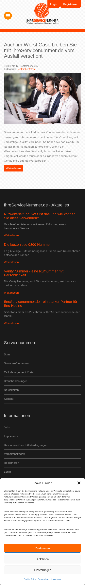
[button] (79, 483)
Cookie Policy (30, 579)
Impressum (56, 579)
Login (53, 4)
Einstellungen (42, 570)
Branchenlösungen (15, 380)
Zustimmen (42, 548)
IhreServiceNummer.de (42, 13)
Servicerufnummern (16, 363)
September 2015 (26, 69)
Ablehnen (43, 559)
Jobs (7, 427)
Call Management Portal (19, 372)
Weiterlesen (13, 168)
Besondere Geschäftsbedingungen (25, 445)
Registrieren (70, 4)
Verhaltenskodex (14, 453)
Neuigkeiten (11, 389)
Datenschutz (43, 579)
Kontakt (8, 398)
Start (7, 354)
